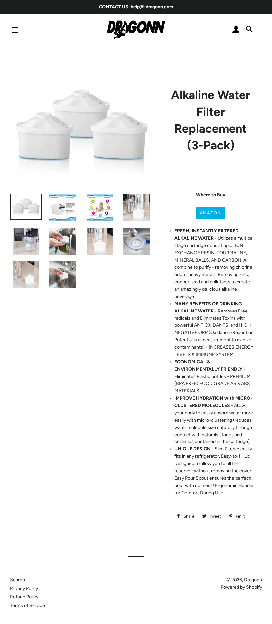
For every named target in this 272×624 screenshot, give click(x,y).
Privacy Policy (24, 588)
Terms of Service (27, 605)
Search (17, 580)
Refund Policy (24, 597)
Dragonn (253, 580)
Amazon (210, 213)
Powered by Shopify (241, 587)
